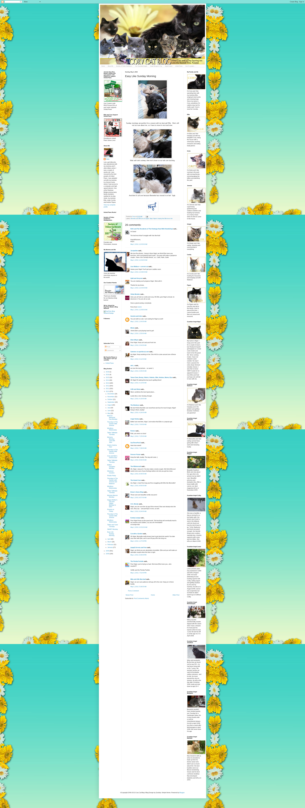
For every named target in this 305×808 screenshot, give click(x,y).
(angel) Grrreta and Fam (138, 547)
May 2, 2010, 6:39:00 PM (138, 555)
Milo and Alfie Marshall (138, 579)
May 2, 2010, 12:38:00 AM (138, 272)
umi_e (132, 365)
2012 (107, 386)
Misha (132, 328)
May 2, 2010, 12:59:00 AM (138, 310)
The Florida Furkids (136, 561)
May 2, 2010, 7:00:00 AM (138, 424)
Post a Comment (133, 591)
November (111, 397)
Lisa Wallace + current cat (139, 266)
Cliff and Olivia (135, 389)
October (110, 399)
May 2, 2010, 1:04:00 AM (138, 321)
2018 (107, 372)
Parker (132, 431)
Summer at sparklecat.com (139, 352)
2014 (107, 380)
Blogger (181, 792)
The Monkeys (135, 405)
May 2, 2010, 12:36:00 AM (138, 260)
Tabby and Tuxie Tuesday (112, 525)
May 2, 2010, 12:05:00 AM (138, 244)
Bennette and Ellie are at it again (140, 218)
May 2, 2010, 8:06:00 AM (138, 460)
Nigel (151, 218)
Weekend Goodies (110, 472)
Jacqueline (134, 251)
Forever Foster (135, 454)
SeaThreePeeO (135, 443)
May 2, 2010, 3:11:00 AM (138, 359)
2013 (107, 383)
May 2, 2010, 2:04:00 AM (138, 345)
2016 (107, 374)
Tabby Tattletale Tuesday (112, 433)
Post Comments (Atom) (141, 598)
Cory (107, 159)
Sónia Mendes (135, 294)
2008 (107, 554)
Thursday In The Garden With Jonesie (112, 423)
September (111, 402)
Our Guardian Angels (141, 66)
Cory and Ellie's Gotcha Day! (112, 456)
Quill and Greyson (136, 278)
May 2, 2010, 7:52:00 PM (138, 573)
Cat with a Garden (136, 534)
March (109, 542)
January (110, 547)
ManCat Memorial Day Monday (112, 417)
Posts (108, 347)
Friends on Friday (110, 510)
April (109, 539)
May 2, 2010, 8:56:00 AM (138, 485)
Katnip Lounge (135, 518)
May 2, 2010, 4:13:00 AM (138, 383)
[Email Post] (146, 216)
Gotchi (139, 307)
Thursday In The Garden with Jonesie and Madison (112, 481)
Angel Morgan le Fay (156, 66)
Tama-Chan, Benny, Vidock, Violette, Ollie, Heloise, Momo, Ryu (151, 377)
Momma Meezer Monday (112, 496)
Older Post (176, 595)
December (111, 394)
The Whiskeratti (135, 466)
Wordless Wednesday (112, 429)
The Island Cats (135, 480)
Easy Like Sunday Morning (110, 533)
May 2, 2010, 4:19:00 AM (138, 399)
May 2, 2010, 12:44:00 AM (138, 288)
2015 (107, 377)
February (110, 544)
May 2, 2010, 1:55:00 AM (138, 333)
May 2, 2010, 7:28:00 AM (138, 448)
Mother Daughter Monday (111, 466)
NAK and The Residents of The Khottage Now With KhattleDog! (151, 229)
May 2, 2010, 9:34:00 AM (138, 511)
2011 (107, 388)
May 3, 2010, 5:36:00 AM (138, 586)
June (109, 410)
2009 (107, 551)
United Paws (179, 66)
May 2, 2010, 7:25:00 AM (138, 436)
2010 (107, 391)
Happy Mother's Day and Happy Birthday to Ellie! (112, 503)
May (109, 413)
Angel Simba (134, 419)
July (108, 408)
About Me (110, 66)
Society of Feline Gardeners (124, 66)
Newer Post (129, 595)
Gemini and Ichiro (136, 316)
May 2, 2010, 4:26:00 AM (138, 412)
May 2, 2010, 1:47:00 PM (138, 541)
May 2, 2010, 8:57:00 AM (138, 497)
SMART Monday (112, 529)
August (109, 405)
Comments (110, 350)
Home (103, 66)
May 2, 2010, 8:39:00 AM (138, 474)
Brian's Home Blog (136, 492)
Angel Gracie (168, 66)
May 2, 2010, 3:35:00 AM (138, 371)
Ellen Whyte (134, 340)
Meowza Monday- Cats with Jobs (111, 439)
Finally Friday (111, 475)
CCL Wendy (134, 504)
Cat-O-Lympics (189, 66)
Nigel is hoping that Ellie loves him (163, 218)
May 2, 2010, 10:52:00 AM (138, 527)
